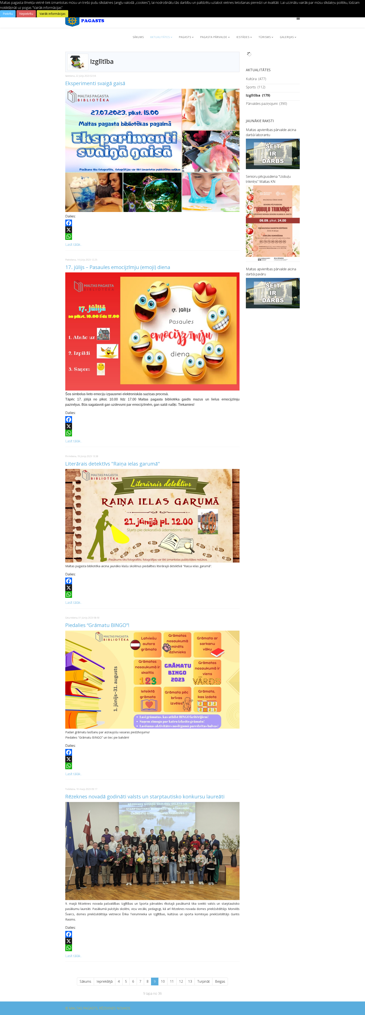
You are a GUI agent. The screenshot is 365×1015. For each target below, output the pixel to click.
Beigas (220, 981)
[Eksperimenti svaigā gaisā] (152, 150)
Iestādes (242, 37)
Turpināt (203, 981)
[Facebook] (152, 223)
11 (172, 981)
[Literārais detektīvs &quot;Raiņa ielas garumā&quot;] (152, 516)
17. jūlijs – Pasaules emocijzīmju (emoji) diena (117, 267)
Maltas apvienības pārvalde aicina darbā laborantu (271, 132)
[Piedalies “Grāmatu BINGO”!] (152, 680)
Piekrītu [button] (8, 14)
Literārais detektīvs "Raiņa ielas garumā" (112, 463)
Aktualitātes (160, 37)
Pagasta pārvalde (213, 37)
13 (190, 981)
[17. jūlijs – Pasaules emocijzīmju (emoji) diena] (152, 331)
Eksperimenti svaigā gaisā (95, 83)
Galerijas (287, 37)
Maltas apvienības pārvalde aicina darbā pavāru (271, 271)
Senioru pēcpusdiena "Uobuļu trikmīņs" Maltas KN (268, 179)
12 (181, 981)
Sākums (138, 37)
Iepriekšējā (105, 981)
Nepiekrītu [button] (26, 14)
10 (163, 981)
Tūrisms (265, 37)
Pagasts (185, 37)
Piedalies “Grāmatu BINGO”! (97, 625)
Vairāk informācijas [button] (52, 14)
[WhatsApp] (152, 236)
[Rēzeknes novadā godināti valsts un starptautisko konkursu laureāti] (152, 851)
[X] (152, 229)
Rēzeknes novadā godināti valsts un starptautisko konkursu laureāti (145, 796)
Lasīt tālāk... (73, 244)
